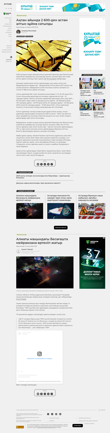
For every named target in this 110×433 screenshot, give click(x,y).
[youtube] (60, 414)
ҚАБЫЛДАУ (77, 425)
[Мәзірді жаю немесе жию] (11, 41)
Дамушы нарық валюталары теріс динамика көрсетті (38, 183)
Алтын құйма (20, 36)
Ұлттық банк (29, 36)
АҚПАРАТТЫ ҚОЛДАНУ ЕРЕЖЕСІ (86, 423)
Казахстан (9, 59)
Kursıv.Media (21, 299)
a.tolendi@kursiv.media (27, 252)
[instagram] (48, 414)
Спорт (10, 36)
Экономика (9, 32)
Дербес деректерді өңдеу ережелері (88, 420)
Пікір (10, 22)
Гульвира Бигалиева (28, 31)
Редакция (9, 45)
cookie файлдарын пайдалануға (46, 427)
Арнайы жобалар (7, 50)
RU (6, 8)
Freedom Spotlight (7, 52)
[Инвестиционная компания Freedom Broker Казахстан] (7, 14)
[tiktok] (52, 414)
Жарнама (9, 47)
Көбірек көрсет (60, 227)
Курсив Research (7, 26)
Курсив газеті (8, 24)
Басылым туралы (54, 418)
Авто (10, 20)
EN (8, 8)
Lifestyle (9, 30)
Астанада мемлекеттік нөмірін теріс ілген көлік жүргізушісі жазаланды (59, 197)
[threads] (56, 414)
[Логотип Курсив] (8, 4)
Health (10, 34)
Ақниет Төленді (27, 249)
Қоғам (10, 28)
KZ (11, 8)
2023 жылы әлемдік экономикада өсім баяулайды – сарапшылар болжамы (43, 177)
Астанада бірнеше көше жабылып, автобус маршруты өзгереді (90, 197)
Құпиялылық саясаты (85, 418)
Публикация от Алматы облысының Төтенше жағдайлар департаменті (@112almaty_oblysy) (43, 381)
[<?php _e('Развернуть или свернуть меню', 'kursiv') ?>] (11, 57)
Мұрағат (52, 420)
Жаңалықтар (8, 18)
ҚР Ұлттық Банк (50, 79)
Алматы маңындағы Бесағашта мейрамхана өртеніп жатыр (28, 197)
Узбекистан (9, 61)
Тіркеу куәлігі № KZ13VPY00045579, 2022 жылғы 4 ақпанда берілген (27, 418)
